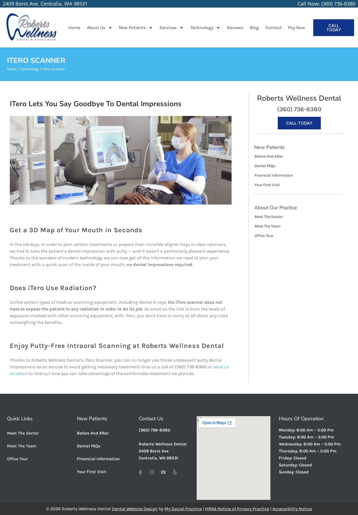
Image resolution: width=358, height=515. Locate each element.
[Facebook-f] (140, 472)
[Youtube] (163, 472)
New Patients (132, 27)
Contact (273, 27)
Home (74, 27)
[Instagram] (152, 472)
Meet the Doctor (23, 433)
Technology (201, 27)
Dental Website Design (135, 508)
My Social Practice (183, 508)
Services (167, 27)
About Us (96, 27)
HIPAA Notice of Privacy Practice (237, 508)
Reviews (235, 27)
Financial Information (98, 458)
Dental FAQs (88, 445)
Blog (254, 27)
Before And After (93, 433)
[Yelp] (175, 472)
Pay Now (296, 27)
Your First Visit (91, 471)
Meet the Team (21, 445)
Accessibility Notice (292, 508)
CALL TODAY (333, 27)
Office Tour (17, 458)
